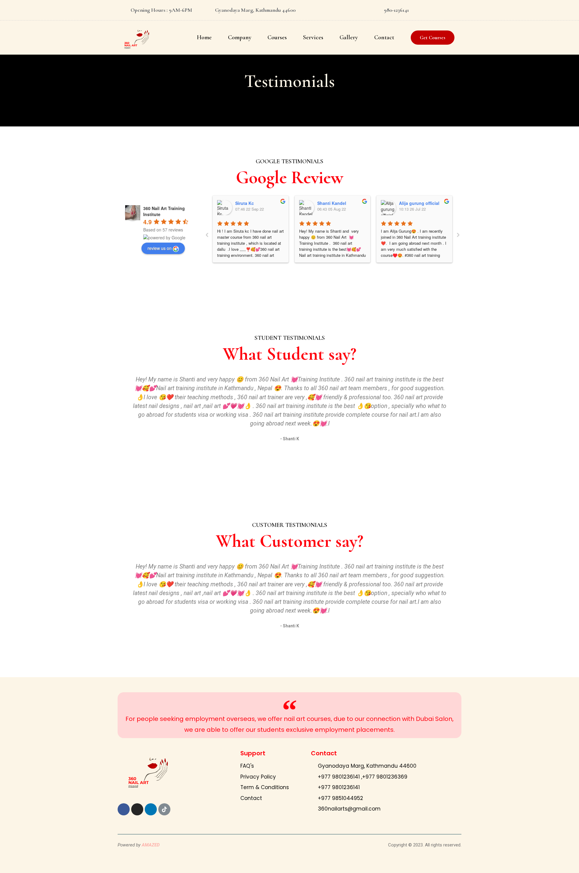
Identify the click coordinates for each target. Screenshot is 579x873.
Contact (384, 37)
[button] (432, 37)
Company (240, 37)
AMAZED (151, 845)
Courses (277, 37)
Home (204, 37)
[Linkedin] (151, 809)
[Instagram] (137, 809)
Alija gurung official (419, 203)
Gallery (349, 37)
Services (313, 37)
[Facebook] (124, 809)
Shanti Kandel (331, 203)
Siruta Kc (244, 203)
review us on (159, 248)
